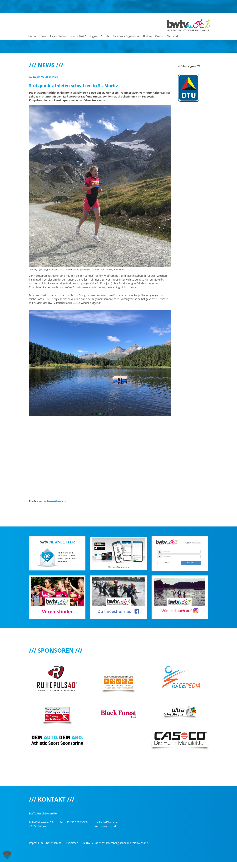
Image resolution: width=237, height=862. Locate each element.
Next (176, 404)
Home (32, 36)
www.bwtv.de (109, 826)
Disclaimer (71, 843)
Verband (172, 36)
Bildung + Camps (153, 36)
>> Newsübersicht (55, 501)
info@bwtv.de (109, 822)
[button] (7, 855)
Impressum (36, 843)
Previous (24, 404)
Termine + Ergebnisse (126, 36)
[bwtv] (188, 25)
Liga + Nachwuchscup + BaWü (68, 36)
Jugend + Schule (99, 36)
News (43, 36)
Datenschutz (54, 843)
